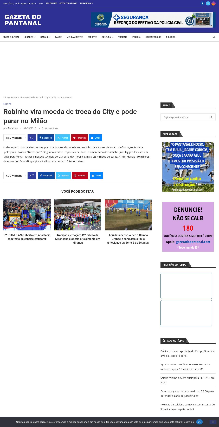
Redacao (13, 128)
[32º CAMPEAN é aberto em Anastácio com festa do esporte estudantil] (27, 214)
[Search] (214, 37)
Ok (199, 421)
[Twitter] (208, 3)
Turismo (122, 37)
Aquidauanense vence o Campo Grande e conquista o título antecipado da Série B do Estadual (128, 239)
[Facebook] (203, 3)
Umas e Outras (11, 37)
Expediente (51, 3)
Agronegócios (153, 37)
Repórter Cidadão (68, 3)
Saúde (58, 37)
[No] (213, 422)
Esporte (92, 37)
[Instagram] (213, 3)
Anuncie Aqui (86, 3)
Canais (44, 37)
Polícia (136, 37)
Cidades (28, 37)
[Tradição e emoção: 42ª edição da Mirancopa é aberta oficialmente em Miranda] (77, 214)
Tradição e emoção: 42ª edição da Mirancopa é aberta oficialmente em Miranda (77, 239)
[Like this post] (33, 137)
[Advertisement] (109, 67)
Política (170, 37)
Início (6, 97)
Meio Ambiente (75, 37)
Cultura (106, 37)
